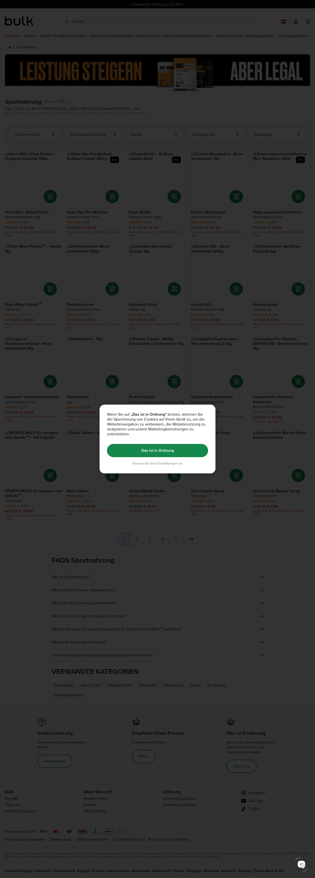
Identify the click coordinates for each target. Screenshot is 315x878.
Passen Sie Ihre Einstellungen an (158, 463)
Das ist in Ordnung (157, 450)
